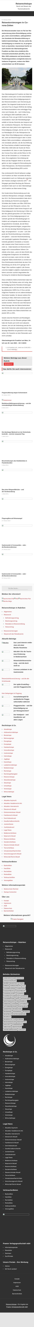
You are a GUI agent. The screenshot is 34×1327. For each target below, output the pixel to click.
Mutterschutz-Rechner (11, 889)
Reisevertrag (9, 627)
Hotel (17, 998)
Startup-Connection (10, 892)
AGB (5, 906)
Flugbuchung (21, 988)
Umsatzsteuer (16, 1027)
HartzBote (7, 868)
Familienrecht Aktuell (10, 815)
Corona (21, 983)
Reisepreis (7, 1014)
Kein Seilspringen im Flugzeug (12, 693)
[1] (27, 179)
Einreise (6, 985)
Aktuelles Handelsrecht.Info (13, 803)
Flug (23, 985)
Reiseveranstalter (10, 1022)
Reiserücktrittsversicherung (13, 1019)
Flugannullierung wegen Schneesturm (14, 392)
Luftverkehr (24, 1003)
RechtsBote (7, 871)
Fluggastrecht (9, 991)
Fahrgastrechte (15, 985)
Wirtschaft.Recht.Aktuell (12, 857)
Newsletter (8, 1250)
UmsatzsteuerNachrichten (12, 851)
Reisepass (26, 1011)
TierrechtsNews (9, 848)
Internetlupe (8, 756)
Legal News (7, 830)
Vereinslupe (7, 789)
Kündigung (7, 1003)
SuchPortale (9, 1256)
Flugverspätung (9, 998)
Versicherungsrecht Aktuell (12, 854)
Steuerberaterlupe (9, 780)
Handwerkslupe (9, 747)
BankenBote (8, 865)
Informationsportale (11, 1247)
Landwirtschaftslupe (10, 765)
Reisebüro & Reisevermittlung (15, 624)
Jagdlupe (7, 759)
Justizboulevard (9, 827)
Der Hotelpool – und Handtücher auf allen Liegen (21, 717)
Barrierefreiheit (9, 911)
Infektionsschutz (9, 1001)
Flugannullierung (9, 988)
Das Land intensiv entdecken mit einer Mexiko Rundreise (23, 645)
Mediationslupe (9, 768)
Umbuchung (7, 1027)
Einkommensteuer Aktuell (12, 812)
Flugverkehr (23, 996)
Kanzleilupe (7, 762)
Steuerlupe (7, 783)
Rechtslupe (7, 771)
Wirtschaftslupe (9, 792)
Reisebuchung (17, 1009)
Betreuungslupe (9, 738)
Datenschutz (8, 908)
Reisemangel (8, 1011)
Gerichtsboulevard (10, 818)
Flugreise (14, 996)
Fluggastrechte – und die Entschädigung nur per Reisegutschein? (23, 708)
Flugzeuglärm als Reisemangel (12, 518)
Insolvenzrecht (21, 1001)
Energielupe (8, 741)
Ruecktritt (7, 1024)
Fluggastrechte (20, 991)
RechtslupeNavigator (10, 774)
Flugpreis (7, 996)
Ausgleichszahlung (10, 980)
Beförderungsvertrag (12, 618)
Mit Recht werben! (11, 1269)
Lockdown (15, 1003)
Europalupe (7, 744)
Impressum (7, 903)
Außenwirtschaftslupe (11, 732)
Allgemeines (8, 612)
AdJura (7, 1266)
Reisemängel (17, 1011)
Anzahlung (19, 978)
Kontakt (6, 901)
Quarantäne (7, 1009)
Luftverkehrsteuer (10, 1006)
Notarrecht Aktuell (10, 836)
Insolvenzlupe (8, 753)
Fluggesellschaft (10, 993)
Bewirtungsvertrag (11, 621)
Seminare (8, 1253)
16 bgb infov (7, 978)
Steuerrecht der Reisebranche (13, 634)
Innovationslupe (9, 750)
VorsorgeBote (8, 880)
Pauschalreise (22, 1006)
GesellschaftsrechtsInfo (11, 821)
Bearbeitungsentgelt (11, 983)
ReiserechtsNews (9, 839)
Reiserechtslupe (24, 3)
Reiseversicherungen (11, 631)
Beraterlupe (7, 735)
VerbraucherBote (9, 877)
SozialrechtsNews (10, 842)
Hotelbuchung (25, 998)
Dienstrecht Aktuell (10, 809)
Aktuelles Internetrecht (11, 806)
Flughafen (20, 993)
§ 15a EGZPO (21, 1029)
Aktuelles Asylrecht (10, 800)
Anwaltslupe (8, 729)
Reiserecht (8, 364)
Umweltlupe (7, 786)
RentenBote (7, 874)
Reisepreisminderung (19, 1014)
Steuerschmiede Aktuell (11, 845)
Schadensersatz (17, 1024)
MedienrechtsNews (10, 833)
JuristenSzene (8, 824)
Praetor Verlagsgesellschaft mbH (17, 1307)
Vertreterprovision (10, 1029)
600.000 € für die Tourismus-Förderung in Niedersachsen (22, 654)
